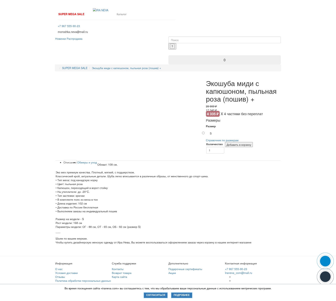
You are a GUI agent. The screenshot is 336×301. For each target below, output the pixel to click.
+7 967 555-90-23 (69, 26)
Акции (172, 273)
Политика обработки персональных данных (83, 281)
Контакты (117, 269)
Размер (211, 126)
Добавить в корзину (239, 145)
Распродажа (74, 38)
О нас (59, 269)
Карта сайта (119, 277)
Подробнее (182, 295)
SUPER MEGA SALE (71, 14)
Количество (214, 144)
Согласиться (155, 295)
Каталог (122, 14)
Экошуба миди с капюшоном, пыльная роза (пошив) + (126, 68)
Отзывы (60, 277)
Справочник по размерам (222, 140)
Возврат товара (121, 273)
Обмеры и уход (87, 162)
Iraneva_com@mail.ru (238, 273)
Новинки (60, 38)
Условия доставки (66, 273)
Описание (70, 162)
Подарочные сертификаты (185, 269)
